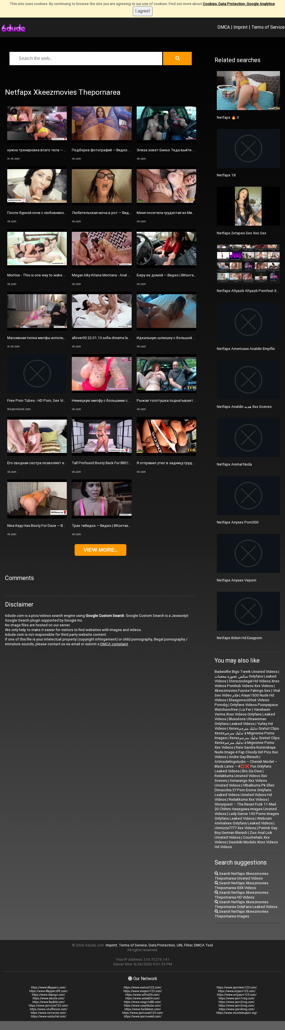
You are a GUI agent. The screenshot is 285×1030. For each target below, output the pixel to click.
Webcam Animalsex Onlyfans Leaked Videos (244, 821)
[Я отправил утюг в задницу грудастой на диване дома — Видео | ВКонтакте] (166, 454)
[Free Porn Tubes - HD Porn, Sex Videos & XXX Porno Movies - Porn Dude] (37, 391)
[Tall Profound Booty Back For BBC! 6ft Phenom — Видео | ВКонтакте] (101, 454)
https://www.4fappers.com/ (48, 987)
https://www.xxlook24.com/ (142, 998)
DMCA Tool (203, 945)
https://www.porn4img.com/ (237, 1009)
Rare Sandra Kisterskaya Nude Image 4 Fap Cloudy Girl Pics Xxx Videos (246, 752)
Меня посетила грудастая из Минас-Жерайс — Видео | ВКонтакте (193, 212)
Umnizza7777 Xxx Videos (235, 828)
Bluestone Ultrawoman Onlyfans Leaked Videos (240, 721)
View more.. (100, 550)
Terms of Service (267, 27)
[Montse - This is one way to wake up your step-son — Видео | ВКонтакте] (37, 266)
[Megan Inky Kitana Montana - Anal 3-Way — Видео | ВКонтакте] (101, 266)
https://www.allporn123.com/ (236, 991)
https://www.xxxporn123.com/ (142, 991)
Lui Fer (245, 709)
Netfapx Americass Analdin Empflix (246, 348)
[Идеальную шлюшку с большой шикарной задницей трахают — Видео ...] (166, 329)
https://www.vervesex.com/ (48, 1013)
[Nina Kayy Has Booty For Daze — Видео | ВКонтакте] (37, 517)
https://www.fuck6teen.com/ (142, 1009)
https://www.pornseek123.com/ (142, 1013)
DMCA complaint (114, 644)
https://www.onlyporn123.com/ (237, 995)
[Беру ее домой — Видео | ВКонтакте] (166, 266)
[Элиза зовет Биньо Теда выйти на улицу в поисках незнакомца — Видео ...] (166, 141)
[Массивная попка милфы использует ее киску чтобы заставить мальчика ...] (37, 329)
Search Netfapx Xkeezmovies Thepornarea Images (241, 914)
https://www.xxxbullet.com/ (48, 1016)
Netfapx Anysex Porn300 (238, 522)
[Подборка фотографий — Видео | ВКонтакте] (101, 141)
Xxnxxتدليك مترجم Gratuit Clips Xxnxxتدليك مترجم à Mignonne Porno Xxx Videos (247, 743)
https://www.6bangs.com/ (48, 995)
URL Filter (184, 945)
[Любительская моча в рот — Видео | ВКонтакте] (101, 204)
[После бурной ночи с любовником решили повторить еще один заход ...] (37, 204)
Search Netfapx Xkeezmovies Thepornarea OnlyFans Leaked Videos (246, 904)
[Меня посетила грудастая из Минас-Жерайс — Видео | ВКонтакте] (166, 204)
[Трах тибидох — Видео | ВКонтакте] (101, 517)
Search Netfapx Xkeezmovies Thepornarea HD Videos (241, 895)
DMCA (223, 27)
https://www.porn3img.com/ (236, 1005)
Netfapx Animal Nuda (234, 464)
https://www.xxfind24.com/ (142, 995)
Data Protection (162, 945)
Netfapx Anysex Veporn (236, 580)
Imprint (241, 27)
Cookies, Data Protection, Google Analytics (239, 3)
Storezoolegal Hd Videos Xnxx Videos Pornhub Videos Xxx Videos (247, 683)
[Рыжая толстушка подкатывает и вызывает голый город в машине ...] (166, 391)
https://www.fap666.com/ (48, 1002)
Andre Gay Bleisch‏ (244, 756)
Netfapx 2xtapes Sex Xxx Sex (241, 233)
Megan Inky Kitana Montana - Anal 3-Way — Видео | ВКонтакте (123, 275)
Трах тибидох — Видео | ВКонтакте (102, 525)
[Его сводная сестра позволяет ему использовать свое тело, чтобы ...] (37, 454)
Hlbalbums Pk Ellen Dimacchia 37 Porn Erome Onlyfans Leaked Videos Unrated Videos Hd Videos (244, 792)
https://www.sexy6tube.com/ (142, 1005)
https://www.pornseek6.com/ (142, 1016)
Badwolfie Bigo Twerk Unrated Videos (246, 671)
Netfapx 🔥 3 (228, 117)
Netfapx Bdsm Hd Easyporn (239, 637)
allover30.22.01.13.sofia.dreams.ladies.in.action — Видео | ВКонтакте (129, 337)
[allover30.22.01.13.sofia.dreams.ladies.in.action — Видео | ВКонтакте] (101, 329)
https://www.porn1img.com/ (236, 998)
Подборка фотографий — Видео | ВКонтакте (110, 150)
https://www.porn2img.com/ (236, 1002)
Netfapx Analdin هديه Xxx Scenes (244, 406)
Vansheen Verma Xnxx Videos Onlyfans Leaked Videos (245, 714)
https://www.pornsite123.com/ (48, 1005)
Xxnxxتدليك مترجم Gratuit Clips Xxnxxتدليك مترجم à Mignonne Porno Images (247, 733)
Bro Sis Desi (252, 771)
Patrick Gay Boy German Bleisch (246, 830)
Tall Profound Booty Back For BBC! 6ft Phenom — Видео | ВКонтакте (128, 463)
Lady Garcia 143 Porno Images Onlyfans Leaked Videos (247, 816)
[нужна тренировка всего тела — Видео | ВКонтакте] (37, 141)
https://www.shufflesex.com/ (48, 1009)
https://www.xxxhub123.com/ (142, 987)
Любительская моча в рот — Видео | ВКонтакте (113, 212)
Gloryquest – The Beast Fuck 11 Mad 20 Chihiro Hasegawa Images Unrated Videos (246, 809)
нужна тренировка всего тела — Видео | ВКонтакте (51, 150)
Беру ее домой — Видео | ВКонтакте (168, 275)
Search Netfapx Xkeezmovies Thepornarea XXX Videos (241, 885)
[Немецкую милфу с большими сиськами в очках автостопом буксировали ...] (101, 391)
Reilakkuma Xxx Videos (248, 799)
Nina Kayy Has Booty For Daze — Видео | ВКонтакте (50, 525)
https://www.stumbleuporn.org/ (236, 1013)
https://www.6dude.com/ (49, 998)
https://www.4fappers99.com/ (48, 991)
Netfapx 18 (226, 175)
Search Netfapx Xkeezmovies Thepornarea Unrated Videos (241, 876)
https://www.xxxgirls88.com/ (142, 1002)
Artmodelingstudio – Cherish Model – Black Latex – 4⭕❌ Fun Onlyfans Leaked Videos (246, 766)
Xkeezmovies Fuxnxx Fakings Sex (243, 690)
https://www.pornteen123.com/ (237, 987)
